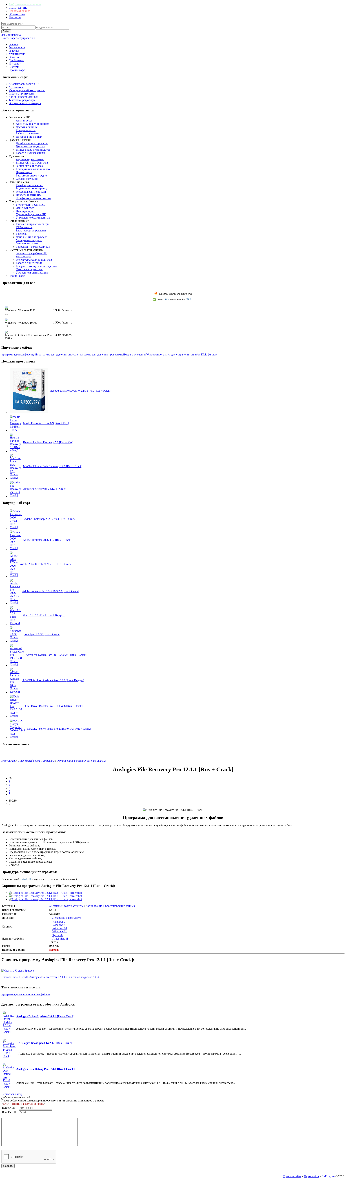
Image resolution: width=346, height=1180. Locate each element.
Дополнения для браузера (31, 236)
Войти (5, 38)
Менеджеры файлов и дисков (27, 90)
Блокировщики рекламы (31, 230)
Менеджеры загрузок (29, 240)
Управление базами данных (33, 217)
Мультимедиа (17, 53)
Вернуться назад (11, 1094)
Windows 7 (58, 921)
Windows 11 (59, 931)
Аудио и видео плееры (30, 159)
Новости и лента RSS (29, 194)
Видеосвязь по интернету (31, 188)
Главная (13, 44)
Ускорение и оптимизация (25, 103)
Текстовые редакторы (22, 100)
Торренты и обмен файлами (33, 246)
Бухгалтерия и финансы (30, 204)
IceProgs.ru (328, 1176)
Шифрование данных (29, 136)
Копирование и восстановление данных (110, 905)
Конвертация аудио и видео (33, 169)
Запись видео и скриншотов (33, 149)
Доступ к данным (26, 126)
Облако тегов (17, 14)
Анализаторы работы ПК (24, 83)
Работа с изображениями (31, 152)
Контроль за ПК (26, 130)
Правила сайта (292, 1176)
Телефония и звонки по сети (33, 198)
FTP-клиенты (24, 227)
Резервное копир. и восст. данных (36, 266)
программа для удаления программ (99, 354)
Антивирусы (24, 120)
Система (14, 66)
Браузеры (21, 233)
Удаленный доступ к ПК (31, 214)
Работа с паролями (27, 133)
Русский (57, 935)
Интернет (15, 63)
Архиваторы (16, 87)
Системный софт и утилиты (66, 905)
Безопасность (17, 47)
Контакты (15, 17)
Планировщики (25, 211)
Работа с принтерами (22, 93)
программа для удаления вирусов (57, 354)
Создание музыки (27, 178)
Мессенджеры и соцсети (31, 191)
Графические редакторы (30, 146)
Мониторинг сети (27, 243)
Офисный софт (25, 207)
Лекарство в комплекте (66, 917)
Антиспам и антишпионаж (32, 123)
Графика (14, 50)
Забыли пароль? (11, 34)
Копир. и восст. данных (23, 96)
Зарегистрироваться (22, 38)
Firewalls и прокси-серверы (32, 224)
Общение (14, 57)
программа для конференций (19, 354)
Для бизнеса (16, 60)
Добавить (8, 1166)
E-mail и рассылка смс (29, 185)
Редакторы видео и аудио (31, 175)
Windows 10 (59, 928)
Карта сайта (311, 1176)
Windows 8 (58, 924)
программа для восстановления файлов (25, 994)
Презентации (24, 172)
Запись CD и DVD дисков (32, 162)
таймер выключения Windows (139, 354)
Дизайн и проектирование (32, 143)
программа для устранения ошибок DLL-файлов (187, 354)
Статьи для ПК (18, 7)
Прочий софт (17, 70)
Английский (60, 938)
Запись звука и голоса (29, 165)
